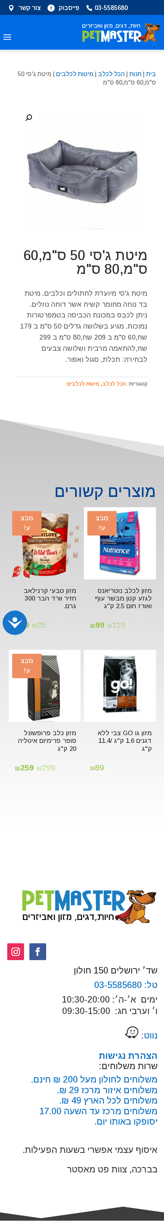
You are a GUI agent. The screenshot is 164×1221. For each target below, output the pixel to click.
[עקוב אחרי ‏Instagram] (15, 951)
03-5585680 (111, 8)
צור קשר (30, 8)
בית (151, 74)
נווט (148, 1035)
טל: (150, 985)
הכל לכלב (111, 74)
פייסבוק (69, 8)
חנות (135, 74)
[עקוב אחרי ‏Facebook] (37, 951)
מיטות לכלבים (74, 74)
